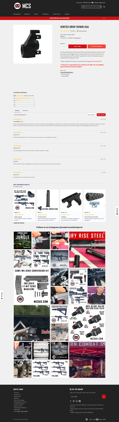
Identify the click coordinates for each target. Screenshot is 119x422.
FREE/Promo (88, 2)
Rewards (103, 2)
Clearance (80, 2)
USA (20, 411)
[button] (83, 38)
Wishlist (16, 398)
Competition (56, 14)
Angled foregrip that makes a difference (82, 412)
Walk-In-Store (18, 406)
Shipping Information (20, 402)
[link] (87, 250)
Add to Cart (77, 46)
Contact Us (17, 394)
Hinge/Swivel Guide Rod (94, 61)
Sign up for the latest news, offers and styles (82, 392)
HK (24, 411)
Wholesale (17, 409)
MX (27, 411)
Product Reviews (19, 404)
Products (27, 14)
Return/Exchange (19, 400)
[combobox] (91, 6)
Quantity (62, 43)
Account (67, 14)
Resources (45, 14)
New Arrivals (17, 14)
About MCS (17, 396)
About (36, 14)
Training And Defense (20, 408)
